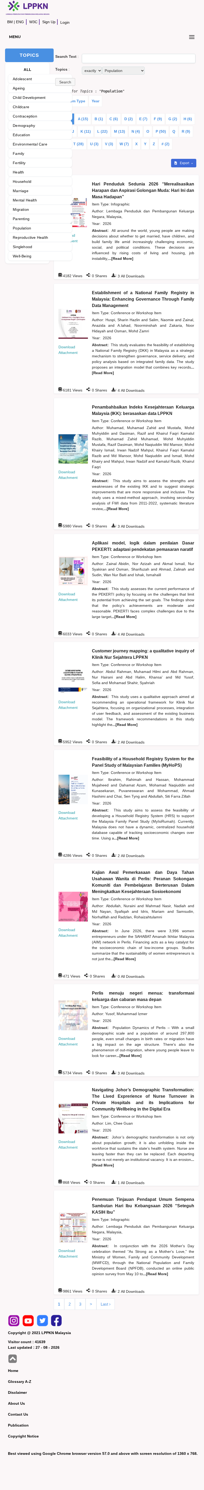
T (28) (78, 144)
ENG (20, 22)
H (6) (188, 119)
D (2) (128, 119)
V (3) (109, 144)
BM (10, 22)
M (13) (119, 131)
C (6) (113, 119)
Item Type (76, 101)
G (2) (172, 119)
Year (95, 101)
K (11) (85, 131)
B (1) (99, 119)
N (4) (135, 131)
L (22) (102, 131)
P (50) (161, 131)
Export (185, 163)
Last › (105, 1304)
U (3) (94, 144)
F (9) (158, 119)
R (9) (186, 131)
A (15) (83, 119)
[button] (65, 82)
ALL (27, 69)
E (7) (143, 119)
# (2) (165, 144)
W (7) (124, 144)
